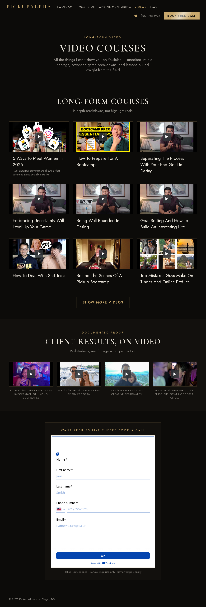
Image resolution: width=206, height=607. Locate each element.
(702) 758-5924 (150, 16)
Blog (154, 7)
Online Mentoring (115, 7)
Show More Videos (103, 302)
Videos (140, 7)
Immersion (87, 7)
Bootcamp (65, 7)
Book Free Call (181, 16)
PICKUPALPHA (29, 7)
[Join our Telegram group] (135, 15)
